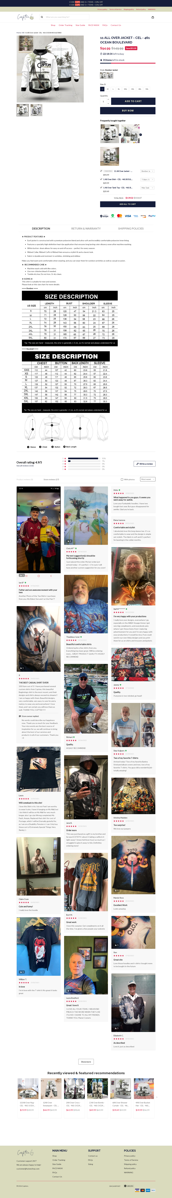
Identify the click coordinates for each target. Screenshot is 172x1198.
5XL (147, 89)
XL (119, 89)
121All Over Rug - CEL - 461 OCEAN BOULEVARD (27, 1104)
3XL (132, 89)
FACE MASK (93, 25)
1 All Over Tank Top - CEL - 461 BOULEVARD (118, 187)
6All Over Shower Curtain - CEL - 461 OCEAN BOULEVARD (120, 1104)
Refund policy (141, 9)
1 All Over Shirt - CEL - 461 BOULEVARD (118, 179)
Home (19, 33)
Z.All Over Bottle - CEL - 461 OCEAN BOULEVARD (97, 1104)
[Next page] (157, 1098)
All (23, 33)
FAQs (105, 25)
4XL (139, 89)
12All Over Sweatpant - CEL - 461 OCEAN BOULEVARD (50, 1104)
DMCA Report (114, 1186)
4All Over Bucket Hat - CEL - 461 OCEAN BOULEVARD (143, 1104)
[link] (10, 1188)
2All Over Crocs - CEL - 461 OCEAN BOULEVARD (73, 1104)
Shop (53, 25)
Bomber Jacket (111, 70)
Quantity (104, 96)
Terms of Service (115, 9)
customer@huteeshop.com (28, 1169)
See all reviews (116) (25, 465)
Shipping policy (129, 9)
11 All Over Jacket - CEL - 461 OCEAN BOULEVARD (123, 171)
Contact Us (116, 25)
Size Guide (80, 25)
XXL (125, 89)
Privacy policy (102, 9)
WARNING (151, 9)
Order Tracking (65, 25)
